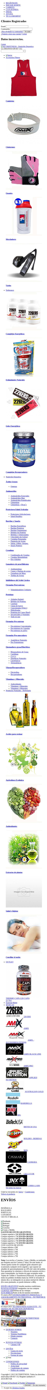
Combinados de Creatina (20, 555)
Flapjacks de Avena (18, 541)
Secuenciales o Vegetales (20, 615)
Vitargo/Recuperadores (15, 668)
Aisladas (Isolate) (17, 599)
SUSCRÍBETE (7, 1293)
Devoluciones (16, 1353)
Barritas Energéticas (18, 526)
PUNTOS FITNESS (9, 1288)
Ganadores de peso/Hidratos (17, 564)
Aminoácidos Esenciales (20, 496)
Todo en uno (15, 617)
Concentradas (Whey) (19, 608)
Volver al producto (8, 1194)
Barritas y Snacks (13, 521)
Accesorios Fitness (13, 57)
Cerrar (24, 34)
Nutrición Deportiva (13, 477)
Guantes (9, 193)
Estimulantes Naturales (15, 380)
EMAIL (9, 12)
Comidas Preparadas (18, 539)
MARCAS (10, 1005)
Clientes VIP (15, 1345)
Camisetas (10, 101)
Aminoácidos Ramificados (21, 500)
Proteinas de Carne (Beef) (20, 612)
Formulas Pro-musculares (16, 635)
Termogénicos (16, 663)
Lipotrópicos (15, 661)
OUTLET (9, 962)
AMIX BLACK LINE (32, 1054)
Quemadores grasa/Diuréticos (18, 647)
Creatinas (10, 550)
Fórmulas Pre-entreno (15, 621)
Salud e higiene (12, 911)
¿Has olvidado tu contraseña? (12, 32)
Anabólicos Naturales (19, 640)
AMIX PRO (28, 1066)
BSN (26, 1150)
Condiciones (29, 1192)
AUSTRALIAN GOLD (34, 1091)
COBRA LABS (34, 1186)
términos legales (18, 1388)
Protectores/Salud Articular (17, 509)
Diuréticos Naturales (18, 658)
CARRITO (10, 7)
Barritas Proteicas (17, 528)
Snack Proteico (16, 546)
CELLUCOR (29, 1174)
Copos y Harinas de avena (21, 571)
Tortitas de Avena (17, 576)
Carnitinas (14, 654)
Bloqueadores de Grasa (19, 652)
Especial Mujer (11, 1003)
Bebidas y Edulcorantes (20, 535)
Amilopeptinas (16, 569)
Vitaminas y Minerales (15, 679)
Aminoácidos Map (18, 498)
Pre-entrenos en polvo (19, 631)
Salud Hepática (16, 516)
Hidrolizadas (15, 610)
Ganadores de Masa (18, 573)
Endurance (10, 290)
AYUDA (9, 14)
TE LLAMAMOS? (13, 16)
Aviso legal (15, 1366)
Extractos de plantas (14, 872)
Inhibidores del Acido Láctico (18, 580)
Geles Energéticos (13, 426)
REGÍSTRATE (12, 3)
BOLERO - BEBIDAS (33, 1139)
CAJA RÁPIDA (12, 9)
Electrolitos (15, 672)
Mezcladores (11, 239)
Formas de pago (17, 1355)
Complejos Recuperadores (16, 472)
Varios (8, 285)
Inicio (21, 1192)
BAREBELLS (26, 1103)
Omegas (14, 486)
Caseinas (14, 604)
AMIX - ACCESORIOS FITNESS (20, 1041)
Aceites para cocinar (14, 734)
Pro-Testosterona (17, 642)
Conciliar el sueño (13, 957)
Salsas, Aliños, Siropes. (19, 543)
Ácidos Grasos (11, 482)
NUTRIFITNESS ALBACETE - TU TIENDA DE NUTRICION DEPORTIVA (21, 1308)
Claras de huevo (17, 606)
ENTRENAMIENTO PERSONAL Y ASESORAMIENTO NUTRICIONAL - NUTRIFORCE (23, 1296)
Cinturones (10, 147)
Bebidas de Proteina (18, 532)
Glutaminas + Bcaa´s (19, 505)
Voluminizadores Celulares (21, 590)
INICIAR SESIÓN (13, 5)
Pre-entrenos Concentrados (21, 626)
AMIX (26, 1028)
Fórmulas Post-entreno (15, 585)
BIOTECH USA (30, 1127)
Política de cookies (18, 1370)
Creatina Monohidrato (19, 557)
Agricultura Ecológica (15, 780)
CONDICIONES (12, 1362)
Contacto (14, 1338)
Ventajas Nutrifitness (18, 1334)
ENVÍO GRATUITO (9, 1286)
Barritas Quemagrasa (19, 530)
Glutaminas (15, 502)
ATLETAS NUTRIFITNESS (27, 1318)
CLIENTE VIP (7, 1291)
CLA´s (13, 656)
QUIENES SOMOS (13, 1330)
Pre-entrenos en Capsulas (20, 628)
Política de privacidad (19, 1364)
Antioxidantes (16, 684)
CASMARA (32, 1162)
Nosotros (14, 1332)
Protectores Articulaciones (20, 514)
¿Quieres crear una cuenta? (11, 34)
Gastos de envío (17, 1351)
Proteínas (9, 595)
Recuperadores (16, 674)
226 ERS (27, 1017)
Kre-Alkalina (16, 559)
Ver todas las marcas (13, 1188)
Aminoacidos (11, 491)
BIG (19, 1115)
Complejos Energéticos (15, 334)
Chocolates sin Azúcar (19, 537)
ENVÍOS (9, 1349)
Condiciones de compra (20, 1368)
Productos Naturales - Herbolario (18, 691)
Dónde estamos (16, 1336)
